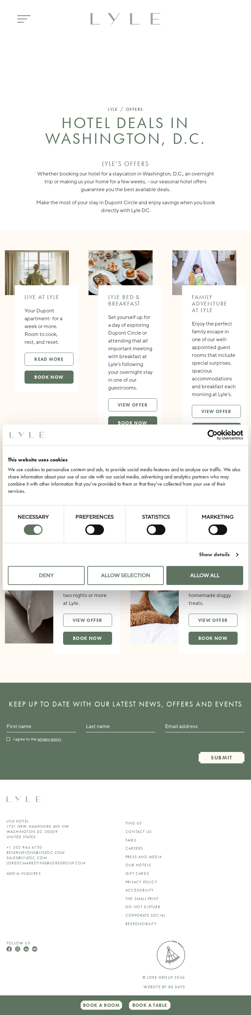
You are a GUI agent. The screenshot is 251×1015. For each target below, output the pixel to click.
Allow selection (125, 575)
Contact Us (139, 831)
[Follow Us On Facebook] (10, 949)
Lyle (113, 109)
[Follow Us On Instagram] (18, 949)
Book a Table (149, 1005)
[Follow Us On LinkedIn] (27, 949)
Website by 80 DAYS (164, 987)
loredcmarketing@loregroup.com (46, 863)
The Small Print (142, 898)
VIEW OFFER (133, 405)
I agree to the (37, 739)
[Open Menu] (23, 19)
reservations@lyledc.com (36, 852)
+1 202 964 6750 (24, 847)
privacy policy (49, 739)
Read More (49, 359)
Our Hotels (138, 865)
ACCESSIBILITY (140, 890)
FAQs (131, 840)
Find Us (134, 823)
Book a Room (101, 1005)
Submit (221, 757)
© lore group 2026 (163, 977)
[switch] (94, 529)
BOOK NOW (132, 423)
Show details (214, 554)
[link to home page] (125, 18)
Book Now (48, 377)
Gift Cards (137, 873)
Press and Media (144, 856)
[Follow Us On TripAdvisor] (34, 949)
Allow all (205, 575)
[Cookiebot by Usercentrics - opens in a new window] (214, 435)
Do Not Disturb (143, 906)
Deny (46, 575)
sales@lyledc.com (27, 857)
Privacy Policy (141, 882)
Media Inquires (24, 873)
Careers (134, 848)
